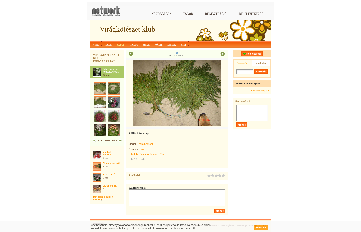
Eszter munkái (110, 186)
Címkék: (133, 144)
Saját (142, 149)
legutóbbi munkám (107, 153)
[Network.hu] (106, 12)
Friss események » (260, 90)
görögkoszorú (146, 144)
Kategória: (134, 149)
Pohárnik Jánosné (149, 154)
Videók (133, 44)
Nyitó (96, 44)
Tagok (108, 44)
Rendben (261, 227)
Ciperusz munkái (111, 163)
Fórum (158, 44)
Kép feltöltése (253, 54)
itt (194, 228)
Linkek (171, 44)
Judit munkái (109, 174)
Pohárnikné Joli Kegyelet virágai (111, 70)
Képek (120, 44)
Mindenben (261, 63)
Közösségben (243, 63)
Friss (183, 44)
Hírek (146, 44)
